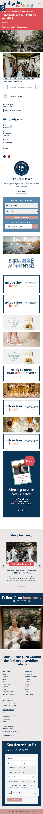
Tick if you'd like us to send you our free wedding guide (21, 786)
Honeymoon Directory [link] (10, 705)
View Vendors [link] (21, 217)
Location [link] (27, 684)
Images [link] (27, 679)
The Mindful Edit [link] (8, 691)
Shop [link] (4, 689)
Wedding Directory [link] (9, 703)
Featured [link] (6, 27)
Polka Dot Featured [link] (21, 564)
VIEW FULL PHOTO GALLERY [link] (13, 110)
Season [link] (27, 691)
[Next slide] (39, 566)
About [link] (4, 712)
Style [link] (26, 686)
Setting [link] (27, 689)
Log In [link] (4, 721)
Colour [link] (27, 681)
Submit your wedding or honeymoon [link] (10, 732)
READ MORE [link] (21, 192)
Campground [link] (7, 133)
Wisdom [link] (5, 676)
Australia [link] (6, 141)
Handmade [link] (7, 127)
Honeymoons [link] (7, 684)
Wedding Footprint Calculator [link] (9, 695)
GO (35, 226)
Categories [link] (28, 674)
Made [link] (4, 679)
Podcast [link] (5, 686)
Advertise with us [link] (8, 735)
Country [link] (6, 135)
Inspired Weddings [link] (19, 27)
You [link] (4, 681)
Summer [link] (6, 148)
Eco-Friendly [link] (7, 126)
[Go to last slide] (3, 566)
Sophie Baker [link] (7, 106)
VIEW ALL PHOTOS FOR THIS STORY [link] (21, 87)
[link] (2, 8)
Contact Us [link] (6, 719)
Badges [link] (5, 738)
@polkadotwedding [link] (21, 601)
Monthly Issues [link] (29, 694)
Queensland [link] (7, 142)
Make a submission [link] (8, 729)
